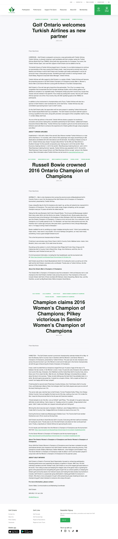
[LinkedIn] (77, 531)
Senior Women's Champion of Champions (73, 293)
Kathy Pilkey (56, 293)
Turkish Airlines (65, 19)
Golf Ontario (54, 19)
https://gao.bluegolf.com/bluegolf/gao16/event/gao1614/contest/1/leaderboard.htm (60, 430)
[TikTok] (73, 531)
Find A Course (90, 2)
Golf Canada (36, 514)
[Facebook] (61, 531)
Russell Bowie (74, 159)
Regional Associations (39, 519)
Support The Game (50, 10)
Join (71, 2)
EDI (109, 2)
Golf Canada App (38, 517)
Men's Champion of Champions (60, 159)
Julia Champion (47, 293)
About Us (10, 517)
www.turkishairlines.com (75, 152)
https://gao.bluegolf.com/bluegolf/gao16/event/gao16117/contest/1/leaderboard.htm (54, 436)
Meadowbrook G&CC (43, 159)
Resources (63, 10)
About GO (73, 10)
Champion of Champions (41, 19)
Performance (37, 10)
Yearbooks (11, 522)
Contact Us (79, 2)
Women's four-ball (77, 19)
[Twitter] (69, 531)
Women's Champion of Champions (65, 296)
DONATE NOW (101, 2)
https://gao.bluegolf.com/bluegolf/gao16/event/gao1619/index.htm (51, 257)
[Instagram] (65, 531)
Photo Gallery (12, 519)
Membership (83, 10)
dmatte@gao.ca (34, 497)
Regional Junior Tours (39, 522)
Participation (26, 10)
